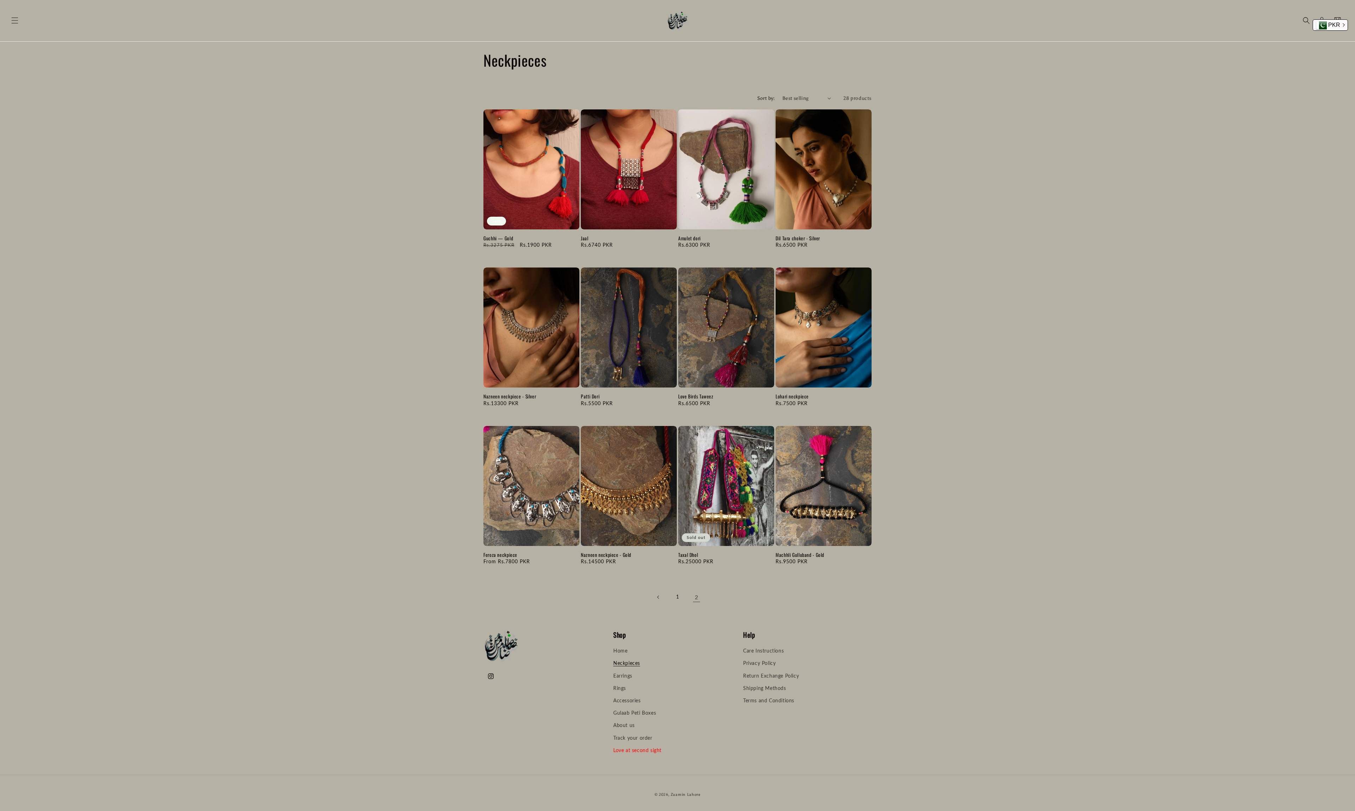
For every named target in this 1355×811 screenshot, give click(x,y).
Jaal (585, 238)
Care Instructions (763, 651)
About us (624, 725)
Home (620, 651)
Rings (619, 688)
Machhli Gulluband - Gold (800, 555)
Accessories (627, 700)
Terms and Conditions (768, 700)
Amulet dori (689, 238)
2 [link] (696, 597)
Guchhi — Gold (498, 238)
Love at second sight (637, 750)
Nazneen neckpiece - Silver (509, 397)
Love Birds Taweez (695, 397)
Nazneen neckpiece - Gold (606, 555)
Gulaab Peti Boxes (634, 713)
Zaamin (678, 794)
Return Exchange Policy (771, 676)
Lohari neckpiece (792, 397)
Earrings (622, 676)
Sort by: (766, 98)
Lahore (693, 794)
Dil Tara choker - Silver (798, 238)
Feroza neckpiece (500, 555)
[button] (15, 20)
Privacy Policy (759, 663)
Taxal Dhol (688, 555)
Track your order (632, 738)
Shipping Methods (764, 688)
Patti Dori (590, 397)
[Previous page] (658, 597)
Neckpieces (626, 663)
